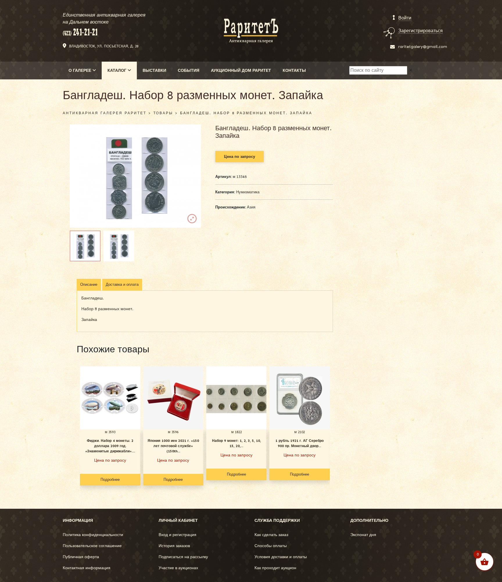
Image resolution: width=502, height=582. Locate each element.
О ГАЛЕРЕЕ (80, 70)
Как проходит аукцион (275, 567)
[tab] (89, 284)
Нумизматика (247, 192)
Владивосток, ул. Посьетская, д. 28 (103, 46)
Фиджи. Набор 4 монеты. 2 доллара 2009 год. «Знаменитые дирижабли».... (110, 446)
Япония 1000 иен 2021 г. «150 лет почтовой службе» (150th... (173, 446)
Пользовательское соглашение (92, 545)
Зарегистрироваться (420, 30)
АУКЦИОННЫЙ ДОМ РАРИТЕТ (241, 70)
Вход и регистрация (177, 534)
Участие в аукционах (178, 567)
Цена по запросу (239, 156)
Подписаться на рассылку (183, 556)
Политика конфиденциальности (93, 534)
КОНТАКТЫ (294, 70)
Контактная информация (86, 567)
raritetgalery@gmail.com (422, 46)
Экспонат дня (363, 534)
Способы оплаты (270, 545)
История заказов (174, 545)
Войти (404, 18)
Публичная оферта (81, 556)
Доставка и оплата (122, 284)
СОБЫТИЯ (188, 70)
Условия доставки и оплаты (280, 556)
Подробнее (110, 479)
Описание (88, 284)
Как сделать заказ (271, 534)
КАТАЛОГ (117, 70)
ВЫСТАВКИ (154, 70)
